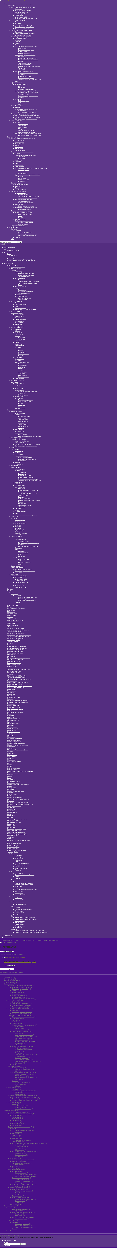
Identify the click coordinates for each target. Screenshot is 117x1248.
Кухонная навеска (12, 728)
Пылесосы (18, 186)
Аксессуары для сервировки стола (18, 636)
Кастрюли (10, 692)
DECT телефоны (23, 101)
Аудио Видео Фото (17, 106)
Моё (5, 249)
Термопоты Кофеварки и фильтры (25, 155)
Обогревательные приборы (23, 199)
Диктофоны (18, 452)
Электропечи (19, 147)
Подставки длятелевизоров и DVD (21, 586)
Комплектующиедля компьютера (20, 486)
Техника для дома (16, 183)
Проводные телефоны (25, 562)
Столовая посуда (12, 845)
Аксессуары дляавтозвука (23, 427)
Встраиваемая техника (18, 226)
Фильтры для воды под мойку (24, 883)
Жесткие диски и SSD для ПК (27, 58)
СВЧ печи (18, 145)
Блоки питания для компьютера (28, 60)
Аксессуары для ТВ (21, 17)
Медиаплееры (19, 15)
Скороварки (11, 825)
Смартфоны (18, 32)
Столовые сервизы (13, 848)
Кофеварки (21, 158)
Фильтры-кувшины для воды (24, 884)
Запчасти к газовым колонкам (27, 198)
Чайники (17, 153)
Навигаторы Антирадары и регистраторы (28, 133)
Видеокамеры (19, 451)
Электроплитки (19, 148)
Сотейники (10, 837)
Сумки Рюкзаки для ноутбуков (24, 27)
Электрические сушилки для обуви (26, 309)
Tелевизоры (18, 9)
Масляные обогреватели (25, 202)
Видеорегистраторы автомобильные (29, 135)
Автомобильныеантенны (23, 422)
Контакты (14, 255)
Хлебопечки (22, 373)
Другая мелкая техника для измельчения (27, 175)
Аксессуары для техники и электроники (23, 114)
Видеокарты (22, 56)
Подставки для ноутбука (22, 28)
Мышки (17, 43)
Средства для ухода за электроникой (26, 119)
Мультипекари (22, 173)
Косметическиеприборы (19, 384)
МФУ (20, 86)
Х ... (12, 896)
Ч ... (12, 906)
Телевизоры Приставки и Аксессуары (23, 7)
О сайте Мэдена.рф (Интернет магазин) (19, 259)
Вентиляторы (19, 204)
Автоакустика (22, 125)
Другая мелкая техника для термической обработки (31, 168)
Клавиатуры (18, 45)
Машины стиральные (21, 184)
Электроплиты (19, 326)
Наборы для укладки (24, 401)
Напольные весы (20, 219)
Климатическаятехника (16, 269)
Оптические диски (24, 53)
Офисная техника (16, 83)
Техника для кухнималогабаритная (17, 328)
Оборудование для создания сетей (25, 91)
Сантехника (14, 229)
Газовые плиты (19, 316)
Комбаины (21, 181)
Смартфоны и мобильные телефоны (22, 30)
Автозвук (17, 122)
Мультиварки (19, 165)
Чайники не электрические (23, 909)
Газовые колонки (23, 194)
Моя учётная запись (13, 250)
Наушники (18, 107)
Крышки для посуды (13, 723)
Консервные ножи (13, 705)
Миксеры (17, 163)
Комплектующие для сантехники (17, 702)
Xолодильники (19, 140)
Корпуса (20, 497)
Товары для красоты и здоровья (21, 211)
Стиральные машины (21, 304)
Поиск (19, 242)
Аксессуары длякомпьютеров (20, 469)
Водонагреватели (20, 193)
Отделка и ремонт (13, 227)
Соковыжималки (23, 179)
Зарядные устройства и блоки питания (27, 115)
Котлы (20, 285)
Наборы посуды (12, 769)
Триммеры (21, 393)
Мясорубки (18, 160)
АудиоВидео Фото (15, 448)
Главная (2, 940)
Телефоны (18, 99)
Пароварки (21, 367)
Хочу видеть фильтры (9, 942)
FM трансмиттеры (24, 129)
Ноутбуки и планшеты (18, 20)
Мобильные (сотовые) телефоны (25, 33)
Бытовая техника (12, 137)
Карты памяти (22, 51)
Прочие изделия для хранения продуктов (20, 804)
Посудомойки (19, 322)
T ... (12, 853)
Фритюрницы (22, 372)
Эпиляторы (21, 387)
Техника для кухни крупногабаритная (23, 138)
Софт (16, 81)
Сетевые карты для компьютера (28, 96)
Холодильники (19, 314)
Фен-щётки (21, 405)
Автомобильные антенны (26, 130)
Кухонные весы (19, 166)
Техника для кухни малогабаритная (22, 152)
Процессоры (22, 68)
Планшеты (18, 23)
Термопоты (21, 156)
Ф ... (12, 880)
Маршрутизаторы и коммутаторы (28, 92)
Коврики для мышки (24, 76)
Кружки (9, 722)
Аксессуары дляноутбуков (20, 520)
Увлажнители (22, 299)
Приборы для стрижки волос (24, 221)
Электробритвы (23, 224)
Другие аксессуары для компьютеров (29, 79)
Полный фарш (8, 263)
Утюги (17, 188)
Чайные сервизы (20, 912)
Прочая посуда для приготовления (18, 802)
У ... (12, 871)
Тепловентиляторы (24, 201)
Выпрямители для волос (25, 214)
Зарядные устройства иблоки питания (22, 441)
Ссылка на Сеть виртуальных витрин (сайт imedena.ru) (32, 932)
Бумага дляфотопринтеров (23, 552)
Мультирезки (22, 178)
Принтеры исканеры (18, 548)
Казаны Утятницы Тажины (15, 687)
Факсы (20, 102)
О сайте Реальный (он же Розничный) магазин (21, 260)
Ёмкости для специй (13, 672)
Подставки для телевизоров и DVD (26, 18)
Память (20, 61)
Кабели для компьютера (14, 684)
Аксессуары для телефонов (23, 35)
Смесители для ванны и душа (27, 234)
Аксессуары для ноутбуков (15, 633)
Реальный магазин (9, 247)
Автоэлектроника (16, 120)
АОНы (20, 104)
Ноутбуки (18, 22)
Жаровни (10, 674)
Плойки (20, 217)
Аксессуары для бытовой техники (18, 630)
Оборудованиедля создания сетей (20, 538)
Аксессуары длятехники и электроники (18, 438)
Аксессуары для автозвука (26, 132)
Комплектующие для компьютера (25, 55)
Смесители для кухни (25, 232)
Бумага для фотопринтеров (26, 89)
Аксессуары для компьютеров (24, 71)
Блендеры (18, 161)
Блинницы (21, 364)
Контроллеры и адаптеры (26, 78)
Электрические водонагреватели (28, 196)
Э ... (12, 916)
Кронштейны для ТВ (21, 12)
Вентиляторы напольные (26, 206)
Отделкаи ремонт (10, 589)
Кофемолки (21, 176)
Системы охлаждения (25, 63)
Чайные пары (19, 911)
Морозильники (19, 142)
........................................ (14, 603)
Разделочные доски (13, 812)
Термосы (17, 861)
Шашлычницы (22, 375)
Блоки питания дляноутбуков (21, 524)
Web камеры (22, 74)
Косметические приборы (15, 712)
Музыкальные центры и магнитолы (26, 109)
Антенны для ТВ (20, 14)
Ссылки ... (14, 929)
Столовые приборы (13, 847)
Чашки (17, 914)
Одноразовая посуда (13, 781)
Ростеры (20, 368)
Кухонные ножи (12, 730)
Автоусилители (23, 127)
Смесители (18, 230)
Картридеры (22, 474)
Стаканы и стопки (13, 842)
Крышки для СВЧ (12, 725)
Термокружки (19, 858)
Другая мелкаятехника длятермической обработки (22, 360)
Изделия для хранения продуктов (17, 682)
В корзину (12, 965)
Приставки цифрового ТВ (23, 10)
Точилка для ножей (21, 868)
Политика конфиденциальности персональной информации (34, 1237)
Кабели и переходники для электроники (27, 117)
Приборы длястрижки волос (19, 389)
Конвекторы (22, 290)
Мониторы (18, 40)
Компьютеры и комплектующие (21, 37)
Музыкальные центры (25, 457)
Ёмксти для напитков (14, 671)
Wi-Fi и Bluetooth (23, 94)
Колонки (17, 41)
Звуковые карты (23, 495)
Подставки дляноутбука (19, 530)
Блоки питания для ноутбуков (24, 25)
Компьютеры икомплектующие (16, 466)
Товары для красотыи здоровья (17, 381)
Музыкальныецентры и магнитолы (21, 455)
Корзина (7, 1245)
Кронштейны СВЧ (20, 150)
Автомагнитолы (23, 124)
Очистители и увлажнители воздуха (26, 207)
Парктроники (22, 434)
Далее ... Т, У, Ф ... (12, 852)
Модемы (21, 97)
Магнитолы (22, 110)
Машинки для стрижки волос (27, 391)
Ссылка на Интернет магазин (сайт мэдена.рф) (29, 930)
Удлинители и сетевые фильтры (28, 73)
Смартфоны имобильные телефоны (17, 566)
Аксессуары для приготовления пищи (19, 635)
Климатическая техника (18, 191)
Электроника (11, 5)
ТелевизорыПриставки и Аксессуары (19, 575)
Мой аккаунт (4, 1237)
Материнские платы (24, 64)
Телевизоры (18, 577)
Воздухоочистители (24, 209)
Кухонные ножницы (13, 732)
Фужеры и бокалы (20, 894)
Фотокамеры (19, 464)
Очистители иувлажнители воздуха (21, 295)
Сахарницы (11, 815)
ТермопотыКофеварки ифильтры (19, 334)
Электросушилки (23, 170)
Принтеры (21, 87)
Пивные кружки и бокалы (15, 791)
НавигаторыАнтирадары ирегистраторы (19, 431)
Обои (12, 239)
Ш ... (12, 901)
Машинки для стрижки (25, 222)
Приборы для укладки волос (23, 212)
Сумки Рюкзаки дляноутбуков (21, 533)
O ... (5, 252)
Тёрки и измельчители (22, 863)
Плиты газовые (19, 143)
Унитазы (17, 237)
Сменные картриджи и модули (17, 834)
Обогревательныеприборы (20, 287)
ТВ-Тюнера (21, 69)
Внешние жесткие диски (26, 50)
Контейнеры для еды (13, 707)
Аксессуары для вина (14, 631)
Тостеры (20, 171)
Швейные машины (20, 189)
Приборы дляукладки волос (19, 397)
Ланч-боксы (11, 733)
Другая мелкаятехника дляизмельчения (19, 347)
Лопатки (10, 735)
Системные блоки (20, 38)
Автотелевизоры (20, 413)
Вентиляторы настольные (26, 275)
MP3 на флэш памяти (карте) (27, 112)
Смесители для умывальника (27, 235)
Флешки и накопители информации (26, 46)
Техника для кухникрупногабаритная (17, 312)
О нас (9, 254)
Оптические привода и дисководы (29, 66)
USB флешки (22, 48)
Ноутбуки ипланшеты (14, 517)
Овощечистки (11, 779)
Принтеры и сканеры (21, 84)
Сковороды (10, 824)
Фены (20, 216)
